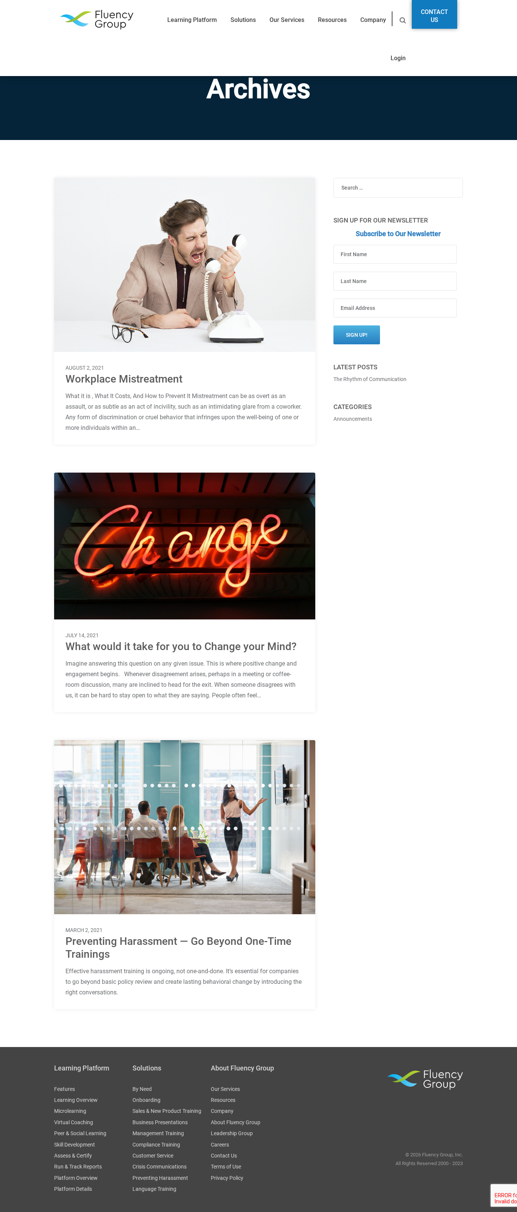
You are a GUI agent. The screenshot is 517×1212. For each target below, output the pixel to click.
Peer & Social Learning (80, 1133)
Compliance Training (156, 1145)
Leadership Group (232, 1133)
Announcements (352, 419)
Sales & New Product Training (166, 1111)
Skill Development (74, 1145)
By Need (142, 1089)
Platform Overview (76, 1178)
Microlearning (70, 1111)
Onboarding (146, 1100)
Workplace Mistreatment (123, 379)
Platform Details (73, 1189)
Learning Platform (192, 19)
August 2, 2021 (84, 368)
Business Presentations (160, 1122)
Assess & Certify (73, 1156)
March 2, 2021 (84, 930)
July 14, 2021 (82, 635)
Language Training (154, 1189)
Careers (220, 1145)
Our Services (286, 19)
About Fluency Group (235, 1122)
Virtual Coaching (73, 1122)
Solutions (243, 19)
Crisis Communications (159, 1167)
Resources (332, 19)
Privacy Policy (227, 1178)
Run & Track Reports (78, 1167)
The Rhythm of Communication (369, 379)
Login (398, 58)
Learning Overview (76, 1100)
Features (64, 1089)
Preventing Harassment (160, 1178)
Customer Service (152, 1156)
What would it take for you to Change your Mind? (181, 646)
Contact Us (434, 15)
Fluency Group (96, 20)
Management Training (158, 1133)
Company (373, 19)
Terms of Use (226, 1167)
